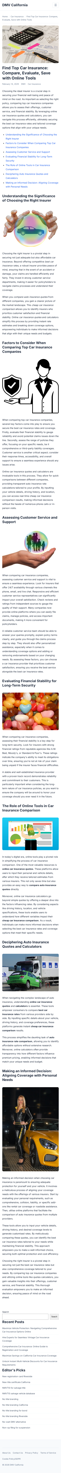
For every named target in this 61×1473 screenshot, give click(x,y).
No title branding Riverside (15, 1416)
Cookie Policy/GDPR (11, 1459)
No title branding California (15, 1405)
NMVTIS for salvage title (13, 1388)
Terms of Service (48, 1453)
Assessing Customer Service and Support (28, 151)
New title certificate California (16, 1382)
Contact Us (18, 1453)
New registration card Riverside (17, 1376)
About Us (6, 1453)
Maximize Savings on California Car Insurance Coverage (29, 1355)
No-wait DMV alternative (14, 1422)
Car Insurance (17, 16)
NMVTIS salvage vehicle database (18, 1393)
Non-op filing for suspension (16, 1427)
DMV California (15, 5)
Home (5, 16)
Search (5, 1312)
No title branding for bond (14, 1410)
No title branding (10, 1399)
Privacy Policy (31, 1453)
